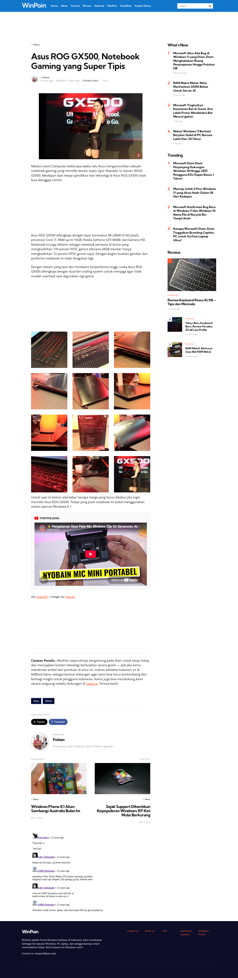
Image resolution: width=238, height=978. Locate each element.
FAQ (165, 930)
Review (87, 5)
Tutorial (75, 5)
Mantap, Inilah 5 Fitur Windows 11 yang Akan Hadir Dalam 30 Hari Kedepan (194, 192)
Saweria (92, 683)
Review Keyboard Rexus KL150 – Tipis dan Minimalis (192, 302)
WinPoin (34, 5)
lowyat (70, 597)
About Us (150, 930)
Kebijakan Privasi (203, 932)
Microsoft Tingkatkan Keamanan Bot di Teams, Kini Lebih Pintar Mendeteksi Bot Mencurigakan (193, 110)
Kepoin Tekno (143, 5)
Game (48, 700)
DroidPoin (126, 5)
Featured (189, 318)
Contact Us (133, 930)
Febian (46, 77)
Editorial (99, 5)
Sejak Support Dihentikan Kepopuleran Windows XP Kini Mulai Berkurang (123, 810)
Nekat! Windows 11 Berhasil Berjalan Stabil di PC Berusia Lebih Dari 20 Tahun (192, 135)
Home (54, 5)
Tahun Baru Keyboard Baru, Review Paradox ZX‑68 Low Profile (199, 326)
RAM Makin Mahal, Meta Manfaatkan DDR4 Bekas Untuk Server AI (190, 86)
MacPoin (112, 5)
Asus (36, 700)
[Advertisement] (119, 23)
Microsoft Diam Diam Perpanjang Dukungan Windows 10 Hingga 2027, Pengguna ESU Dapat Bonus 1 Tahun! (193, 170)
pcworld (42, 597)
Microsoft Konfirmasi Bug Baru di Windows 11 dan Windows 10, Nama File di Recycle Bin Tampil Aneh (194, 212)
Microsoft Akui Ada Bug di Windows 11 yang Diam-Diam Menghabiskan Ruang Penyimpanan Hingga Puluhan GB (194, 60)
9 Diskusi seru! (90, 80)
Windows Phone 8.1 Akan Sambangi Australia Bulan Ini (55, 808)
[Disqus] (90, 872)
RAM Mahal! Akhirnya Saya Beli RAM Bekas (198, 350)
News (64, 5)
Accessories (173, 295)
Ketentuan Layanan (186, 932)
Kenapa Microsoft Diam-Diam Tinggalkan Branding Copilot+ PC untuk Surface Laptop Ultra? (194, 234)
